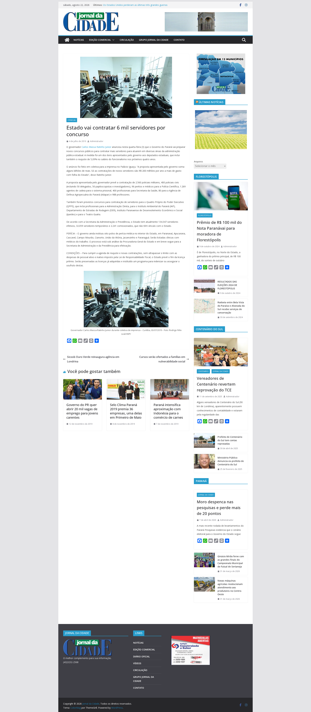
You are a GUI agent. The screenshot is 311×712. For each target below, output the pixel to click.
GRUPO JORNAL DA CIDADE (153, 39)
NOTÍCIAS (79, 39)
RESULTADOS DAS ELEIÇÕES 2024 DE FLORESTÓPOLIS (227, 285)
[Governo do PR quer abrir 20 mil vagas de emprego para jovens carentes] (82, 381)
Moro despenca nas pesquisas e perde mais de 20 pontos (219, 507)
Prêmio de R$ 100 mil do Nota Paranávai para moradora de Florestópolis (219, 231)
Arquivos (198, 161)
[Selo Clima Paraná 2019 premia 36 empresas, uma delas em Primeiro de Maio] (126, 381)
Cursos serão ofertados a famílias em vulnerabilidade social (162, 359)
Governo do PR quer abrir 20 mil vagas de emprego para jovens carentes (82, 411)
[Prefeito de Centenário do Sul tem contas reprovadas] (204, 442)
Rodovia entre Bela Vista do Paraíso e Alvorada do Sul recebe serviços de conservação (231, 307)
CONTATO (179, 39)
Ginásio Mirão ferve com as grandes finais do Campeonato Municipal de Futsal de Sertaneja (231, 561)
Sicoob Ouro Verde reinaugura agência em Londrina (93, 359)
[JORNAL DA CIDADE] (87, 641)
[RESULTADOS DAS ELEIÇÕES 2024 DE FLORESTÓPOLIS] (204, 287)
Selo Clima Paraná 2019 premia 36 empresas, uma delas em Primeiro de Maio (126, 411)
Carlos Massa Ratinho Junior (96, 146)
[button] (113, 40)
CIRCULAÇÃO (127, 39)
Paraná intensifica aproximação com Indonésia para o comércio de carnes (168, 411)
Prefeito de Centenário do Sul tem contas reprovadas (230, 440)
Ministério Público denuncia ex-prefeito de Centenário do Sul (231, 461)
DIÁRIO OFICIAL (141, 656)
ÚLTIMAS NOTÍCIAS (211, 102)
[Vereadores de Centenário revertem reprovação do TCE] (221, 352)
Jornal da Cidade (220, 371)
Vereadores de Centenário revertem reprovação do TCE (216, 384)
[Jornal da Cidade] (67, 40)
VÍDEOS (137, 663)
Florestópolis (204, 215)
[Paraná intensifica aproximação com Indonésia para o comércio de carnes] (169, 381)
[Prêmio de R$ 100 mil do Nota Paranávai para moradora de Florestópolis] (221, 196)
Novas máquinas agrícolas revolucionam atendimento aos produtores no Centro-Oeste (230, 587)
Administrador (96, 141)
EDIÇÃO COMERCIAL (100, 39)
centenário (203, 371)
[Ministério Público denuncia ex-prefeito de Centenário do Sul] (204, 463)
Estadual (72, 120)
